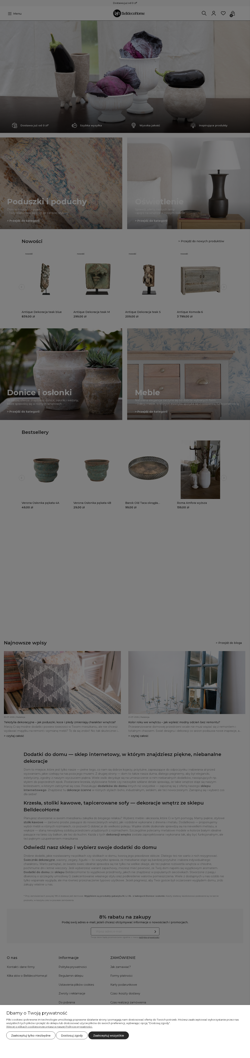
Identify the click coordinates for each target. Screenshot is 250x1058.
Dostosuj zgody (72, 1035)
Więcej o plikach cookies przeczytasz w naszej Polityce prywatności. (49, 1026)
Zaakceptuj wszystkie (108, 1035)
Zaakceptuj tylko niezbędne (31, 1035)
